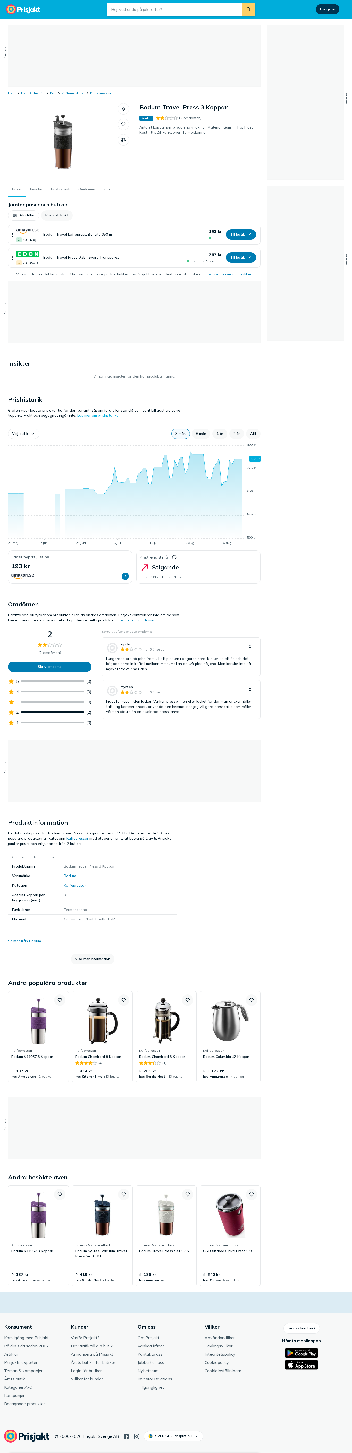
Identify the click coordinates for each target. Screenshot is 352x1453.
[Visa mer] (12, 234)
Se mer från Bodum (24, 940)
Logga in (327, 9)
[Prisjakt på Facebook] (126, 1436)
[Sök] (248, 9)
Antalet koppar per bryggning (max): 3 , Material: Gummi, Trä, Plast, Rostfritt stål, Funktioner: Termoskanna (196, 130)
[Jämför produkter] (123, 140)
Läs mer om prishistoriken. (99, 415)
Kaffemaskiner (73, 93)
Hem (11, 93)
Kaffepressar (100, 93)
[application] (134, 494)
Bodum (70, 875)
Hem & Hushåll (32, 93)
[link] (181, 656)
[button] (123, 109)
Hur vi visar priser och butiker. (227, 274)
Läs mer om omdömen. (137, 620)
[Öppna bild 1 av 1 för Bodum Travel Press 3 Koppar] (63, 142)
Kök (53, 93)
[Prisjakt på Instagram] (136, 1436)
